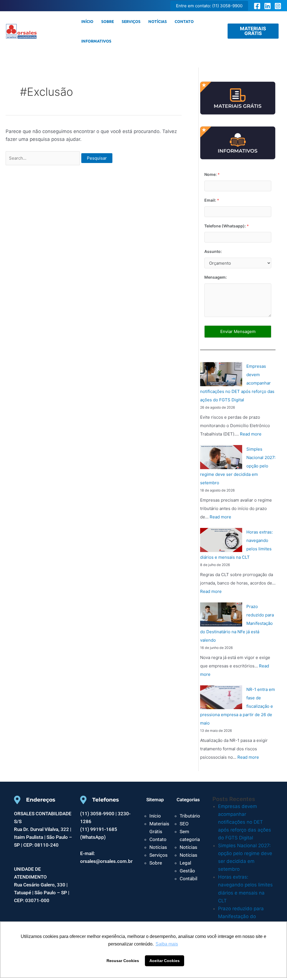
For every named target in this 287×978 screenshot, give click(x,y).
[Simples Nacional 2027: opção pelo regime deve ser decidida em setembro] (221, 457)
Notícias (157, 21)
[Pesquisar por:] (43, 158)
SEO (184, 823)
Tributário (190, 816)
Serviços (131, 21)
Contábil (188, 878)
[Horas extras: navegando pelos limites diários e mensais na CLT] (221, 540)
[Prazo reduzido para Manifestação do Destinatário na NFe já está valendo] (221, 614)
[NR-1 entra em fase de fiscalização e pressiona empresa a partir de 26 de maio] (221, 697)
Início (87, 21)
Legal (185, 863)
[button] (209, 6)
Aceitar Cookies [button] (164, 960)
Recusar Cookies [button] (123, 960)
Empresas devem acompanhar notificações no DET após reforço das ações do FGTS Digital (244, 822)
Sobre (107, 21)
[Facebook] (257, 6)
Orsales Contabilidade (57, 31)
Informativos (96, 40)
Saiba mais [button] (167, 944)
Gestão (187, 871)
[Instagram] (277, 6)
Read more (250, 434)
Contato (184, 21)
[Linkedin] (267, 6)
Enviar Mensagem (238, 331)
